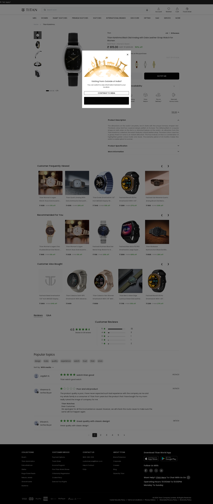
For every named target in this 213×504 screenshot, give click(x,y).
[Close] (106, 53)
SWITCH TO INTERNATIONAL (107, 101)
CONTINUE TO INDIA (106, 93)
